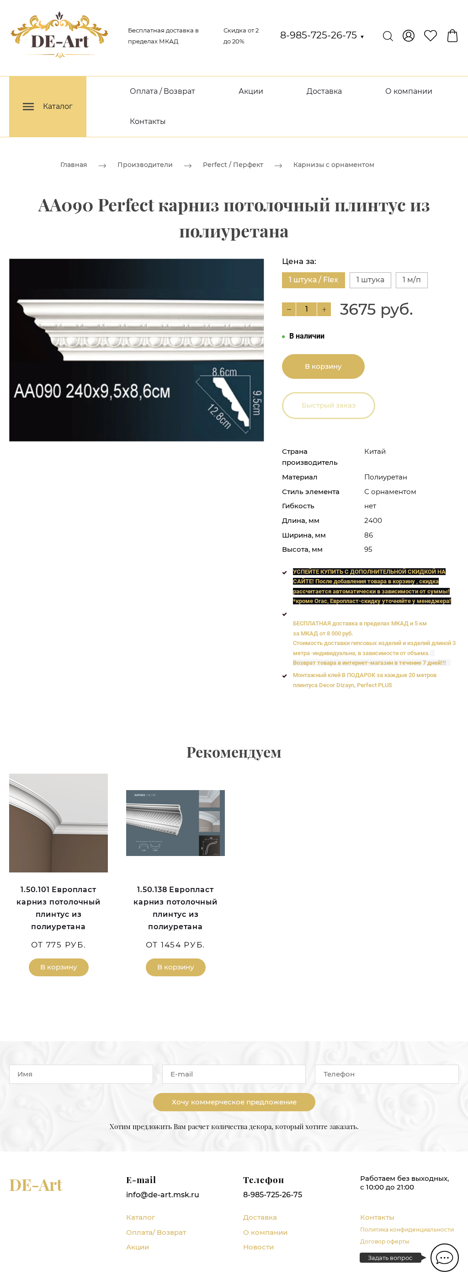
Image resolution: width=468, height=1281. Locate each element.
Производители (145, 165)
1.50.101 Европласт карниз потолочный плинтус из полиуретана (58, 908)
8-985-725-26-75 (322, 35)
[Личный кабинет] (408, 35)
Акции (251, 91)
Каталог (140, 1217)
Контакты (148, 121)
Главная (73, 165)
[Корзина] (452, 35)
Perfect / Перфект (233, 165)
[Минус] (289, 309)
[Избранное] (430, 35)
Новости (258, 1247)
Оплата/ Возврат (156, 1232)
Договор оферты (385, 1241)
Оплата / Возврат (162, 91)
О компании (408, 91)
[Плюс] (324, 309)
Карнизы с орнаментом (333, 165)
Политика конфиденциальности (407, 1229)
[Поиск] (388, 35)
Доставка (324, 91)
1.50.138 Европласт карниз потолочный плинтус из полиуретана (175, 908)
